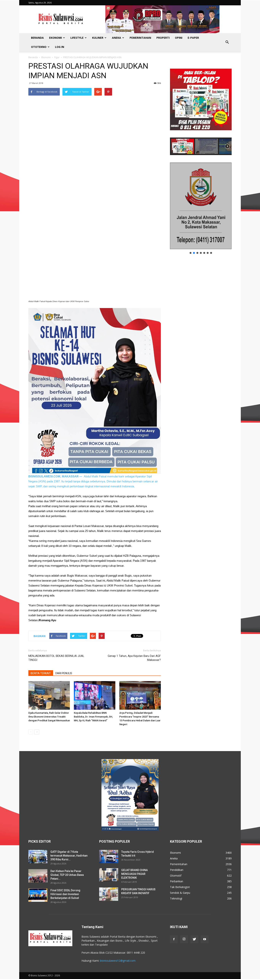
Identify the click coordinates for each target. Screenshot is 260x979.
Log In (59, 47)
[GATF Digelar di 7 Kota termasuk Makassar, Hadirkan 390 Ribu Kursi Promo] (37, 856)
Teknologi (176, 898)
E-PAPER (193, 37)
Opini (178, 37)
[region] (201, 108)
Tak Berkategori (180, 887)
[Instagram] (184, 939)
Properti (163, 37)
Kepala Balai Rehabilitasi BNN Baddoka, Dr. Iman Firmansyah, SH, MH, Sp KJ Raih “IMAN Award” (93, 716)
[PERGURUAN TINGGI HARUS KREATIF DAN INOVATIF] (108, 894)
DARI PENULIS (63, 673)
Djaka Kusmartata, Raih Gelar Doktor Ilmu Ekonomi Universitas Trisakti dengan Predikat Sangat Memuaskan (49, 716)
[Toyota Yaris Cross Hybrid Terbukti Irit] (108, 856)
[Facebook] (174, 939)
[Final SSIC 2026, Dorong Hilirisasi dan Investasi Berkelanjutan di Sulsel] (37, 895)
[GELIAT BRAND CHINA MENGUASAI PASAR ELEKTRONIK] (108, 875)
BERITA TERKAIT (41, 673)
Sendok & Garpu (180, 893)
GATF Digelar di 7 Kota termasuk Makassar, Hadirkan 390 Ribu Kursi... (69, 855)
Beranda (37, 37)
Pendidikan (176, 870)
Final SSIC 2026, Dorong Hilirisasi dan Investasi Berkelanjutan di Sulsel (65, 894)
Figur (57, 57)
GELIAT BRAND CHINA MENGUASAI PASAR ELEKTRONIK (134, 874)
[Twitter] (194, 939)
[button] (227, 42)
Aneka (116, 37)
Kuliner (97, 37)
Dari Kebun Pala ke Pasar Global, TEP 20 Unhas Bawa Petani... (67, 875)
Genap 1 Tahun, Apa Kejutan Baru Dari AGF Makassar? (134, 658)
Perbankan (176, 881)
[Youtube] (204, 939)
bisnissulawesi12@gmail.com (118, 960)
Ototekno (38, 47)
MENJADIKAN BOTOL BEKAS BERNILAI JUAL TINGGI (56, 658)
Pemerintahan (140, 37)
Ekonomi (55, 37)
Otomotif (175, 875)
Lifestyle (77, 37)
